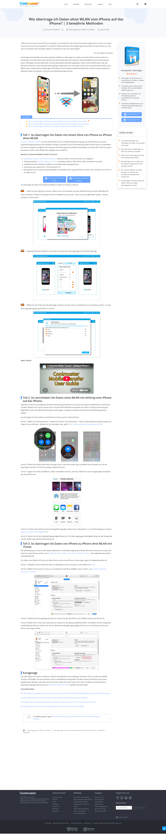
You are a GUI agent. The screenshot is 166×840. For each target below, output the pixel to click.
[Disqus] (68, 765)
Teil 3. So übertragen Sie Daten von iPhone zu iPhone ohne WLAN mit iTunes (55, 126)
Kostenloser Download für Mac (80, 179)
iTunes (93, 565)
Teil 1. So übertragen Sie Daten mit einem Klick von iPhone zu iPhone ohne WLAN (57, 121)
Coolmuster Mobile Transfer (31, 142)
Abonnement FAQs (100, 809)
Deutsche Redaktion (52, 30)
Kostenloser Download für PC (55, 179)
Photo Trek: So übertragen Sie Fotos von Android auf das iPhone (132, 156)
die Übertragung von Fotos (47, 161)
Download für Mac (133, 120)
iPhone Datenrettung (80, 811)
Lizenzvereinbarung (76, 823)
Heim (66, 4)
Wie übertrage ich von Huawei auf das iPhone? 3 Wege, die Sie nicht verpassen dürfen (132, 164)
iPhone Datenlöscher (79, 813)
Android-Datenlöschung (80, 802)
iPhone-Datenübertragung (81, 809)
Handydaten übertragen (131, 70)
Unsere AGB (48, 823)
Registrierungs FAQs (100, 811)
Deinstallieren (87, 823)
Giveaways (55, 809)
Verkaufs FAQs (99, 804)
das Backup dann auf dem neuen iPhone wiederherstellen (69, 553)
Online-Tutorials (99, 799)
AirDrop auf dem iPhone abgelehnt (33, 532)
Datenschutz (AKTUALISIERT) (61, 823)
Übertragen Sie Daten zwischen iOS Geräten (40, 159)
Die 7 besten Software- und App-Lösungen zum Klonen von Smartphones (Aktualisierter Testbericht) (131, 173)
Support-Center (99, 797)
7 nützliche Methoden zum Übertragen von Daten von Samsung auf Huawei (132, 143)
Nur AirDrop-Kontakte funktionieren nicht (85, 424)
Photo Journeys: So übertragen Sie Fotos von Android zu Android (132, 150)
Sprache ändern (123, 817)
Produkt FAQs (99, 802)
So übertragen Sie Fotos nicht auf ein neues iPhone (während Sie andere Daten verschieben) (54, 698)
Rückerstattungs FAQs (101, 806)
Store (54, 802)
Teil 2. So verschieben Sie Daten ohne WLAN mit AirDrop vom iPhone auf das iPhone (58, 124)
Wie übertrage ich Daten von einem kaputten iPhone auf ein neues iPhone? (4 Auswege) (52, 706)
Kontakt (54, 799)
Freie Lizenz (55, 811)
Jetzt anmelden (138, 808)
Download (55, 804)
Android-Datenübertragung (81, 797)
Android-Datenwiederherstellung (83, 799)
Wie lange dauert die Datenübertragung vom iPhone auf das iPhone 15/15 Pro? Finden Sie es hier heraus (58, 702)
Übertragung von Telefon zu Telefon (82, 30)
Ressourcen (55, 806)
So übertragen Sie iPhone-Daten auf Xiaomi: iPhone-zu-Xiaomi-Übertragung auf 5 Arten (132, 183)
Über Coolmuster (57, 797)
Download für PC (133, 114)
